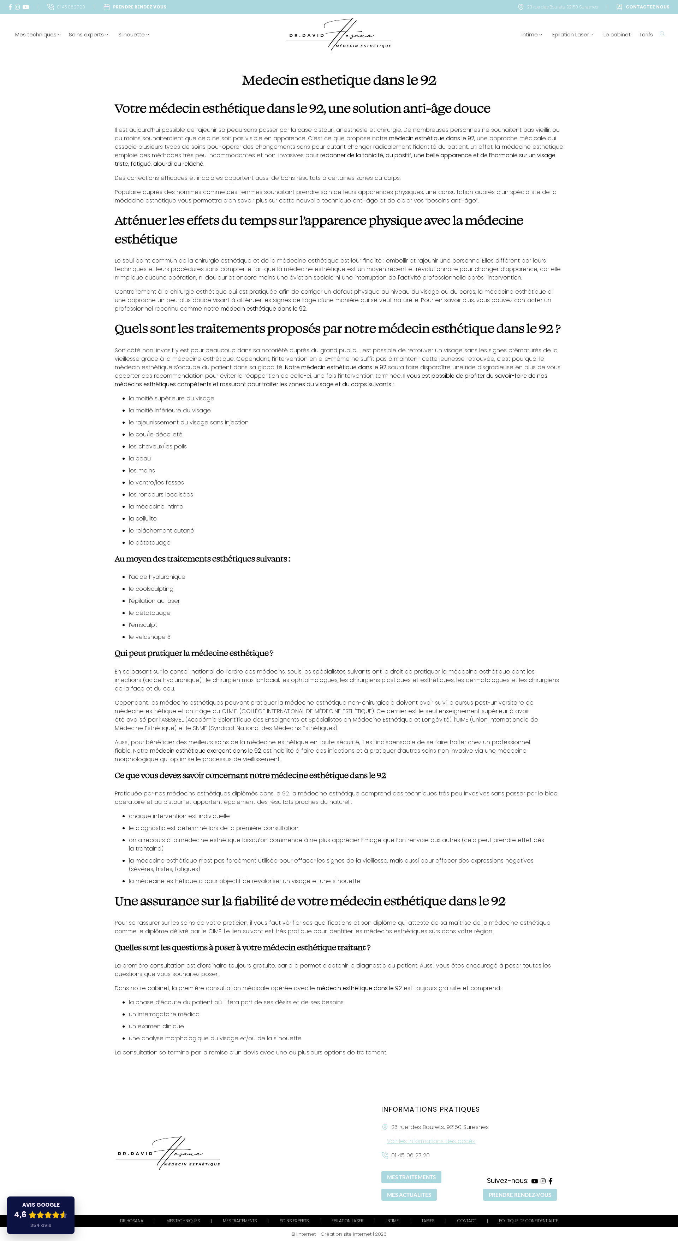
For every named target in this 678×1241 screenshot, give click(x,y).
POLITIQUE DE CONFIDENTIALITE (528, 1221)
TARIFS (428, 1221)
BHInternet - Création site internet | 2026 (339, 1234)
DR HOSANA (131, 1221)
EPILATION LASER (347, 1221)
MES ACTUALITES (409, 1195)
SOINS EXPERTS (294, 1221)
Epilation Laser (570, 34)
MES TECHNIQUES (183, 1221)
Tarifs (646, 34)
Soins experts (86, 34)
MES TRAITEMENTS (411, 1177)
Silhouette (131, 34)
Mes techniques (35, 34)
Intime (530, 34)
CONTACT (466, 1221)
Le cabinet (617, 34)
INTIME (392, 1221)
